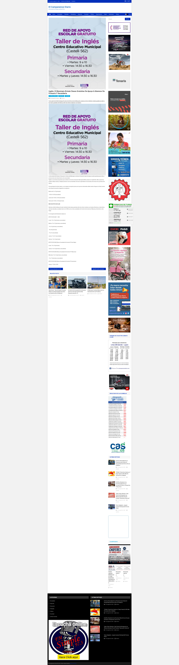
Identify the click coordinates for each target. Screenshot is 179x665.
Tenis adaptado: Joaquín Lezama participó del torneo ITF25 (122, 507)
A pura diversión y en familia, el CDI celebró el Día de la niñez (57, 269)
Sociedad (86, 14)
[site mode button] (126, 14)
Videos (117, 14)
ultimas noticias (53, 616)
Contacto (73, 1)
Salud (105, 14)
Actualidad (59, 14)
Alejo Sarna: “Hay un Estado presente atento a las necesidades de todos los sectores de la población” (57, 292)
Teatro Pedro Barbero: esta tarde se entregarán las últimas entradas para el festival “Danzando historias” (123, 496)
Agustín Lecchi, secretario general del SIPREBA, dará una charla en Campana (99, 269)
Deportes (80, 14)
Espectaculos (99, 14)
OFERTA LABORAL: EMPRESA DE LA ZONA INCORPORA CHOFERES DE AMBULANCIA (111, 576)
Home (54, 14)
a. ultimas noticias (53, 95)
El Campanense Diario (60, 7)
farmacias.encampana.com (117, 222)
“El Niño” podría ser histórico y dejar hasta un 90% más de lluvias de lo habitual (123, 474)
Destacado (111, 14)
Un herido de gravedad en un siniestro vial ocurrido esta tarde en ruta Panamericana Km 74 (77, 292)
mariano (63, 98)
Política (92, 14)
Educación (61, 95)
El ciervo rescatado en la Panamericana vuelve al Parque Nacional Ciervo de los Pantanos (123, 463)
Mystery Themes (73, 663)
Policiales (66, 14)
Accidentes (73, 14)
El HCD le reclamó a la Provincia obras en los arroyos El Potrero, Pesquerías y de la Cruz (123, 484)
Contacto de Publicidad (65, 1)
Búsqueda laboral (118, 572)
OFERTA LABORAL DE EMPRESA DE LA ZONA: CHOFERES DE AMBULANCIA (119, 557)
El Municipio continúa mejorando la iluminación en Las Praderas (96, 291)
